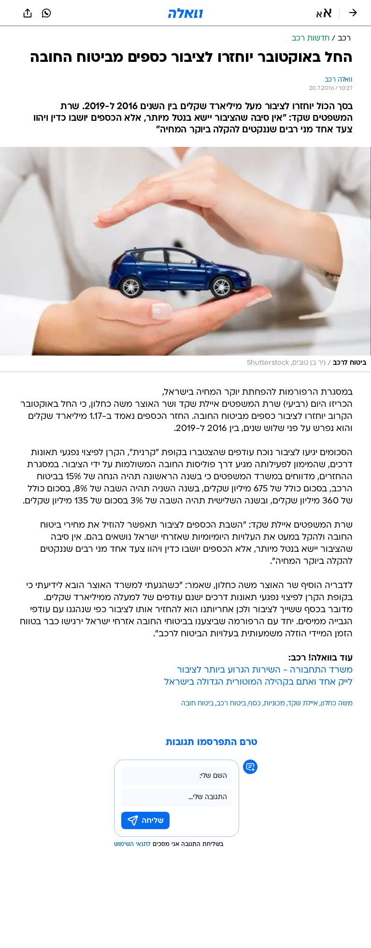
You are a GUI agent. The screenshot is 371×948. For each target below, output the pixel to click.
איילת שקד (303, 704)
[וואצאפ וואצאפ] (46, 13)
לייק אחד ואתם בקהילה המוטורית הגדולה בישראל (258, 682)
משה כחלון (337, 704)
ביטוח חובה (197, 704)
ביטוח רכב (231, 704)
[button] (323, 13)
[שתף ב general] (27, 13)
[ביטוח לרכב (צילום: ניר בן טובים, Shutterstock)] (185, 259)
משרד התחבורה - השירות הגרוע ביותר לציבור (265, 670)
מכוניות (274, 704)
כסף (255, 704)
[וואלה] (185, 13)
